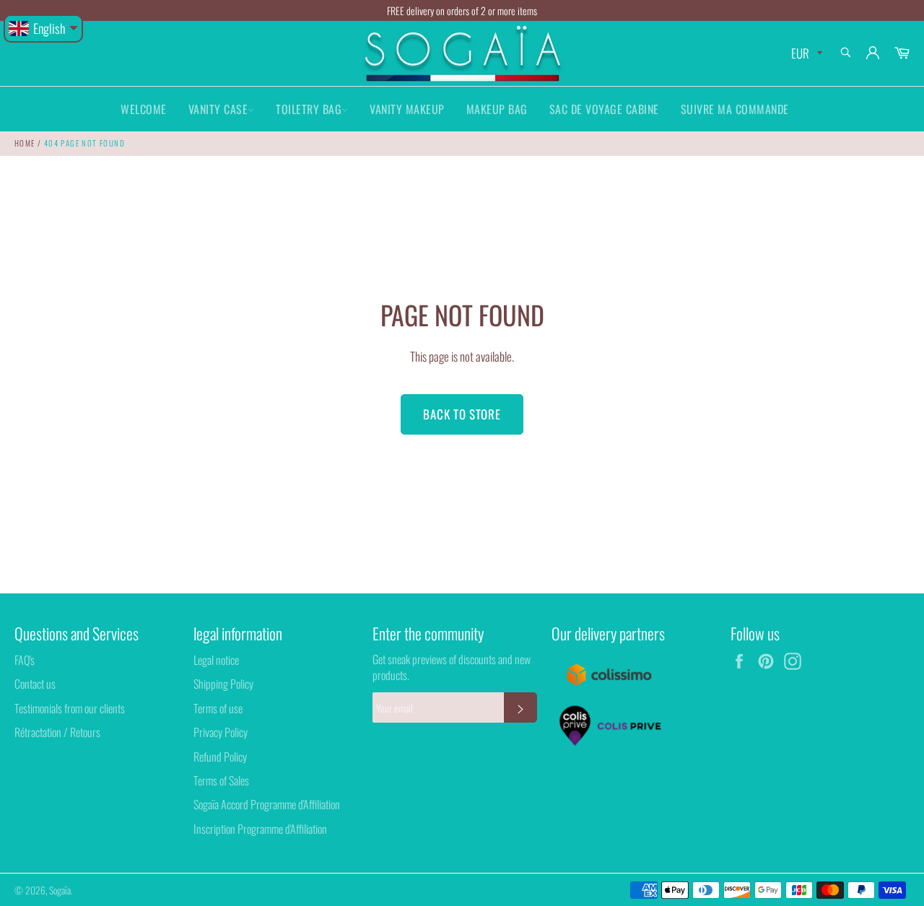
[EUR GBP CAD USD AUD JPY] (805, 54)
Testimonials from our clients (69, 708)
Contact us (35, 683)
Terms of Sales (221, 780)
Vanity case (218, 109)
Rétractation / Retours (57, 732)
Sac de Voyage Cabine (604, 109)
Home (24, 143)
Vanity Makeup (407, 109)
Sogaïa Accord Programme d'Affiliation (266, 804)
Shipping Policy (223, 683)
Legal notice (216, 659)
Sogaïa (60, 890)
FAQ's (24, 659)
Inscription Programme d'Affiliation (260, 828)
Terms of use (218, 708)
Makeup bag (497, 109)
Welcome (144, 109)
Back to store (461, 414)
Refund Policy (220, 756)
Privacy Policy (220, 732)
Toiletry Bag (308, 109)
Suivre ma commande (735, 109)
